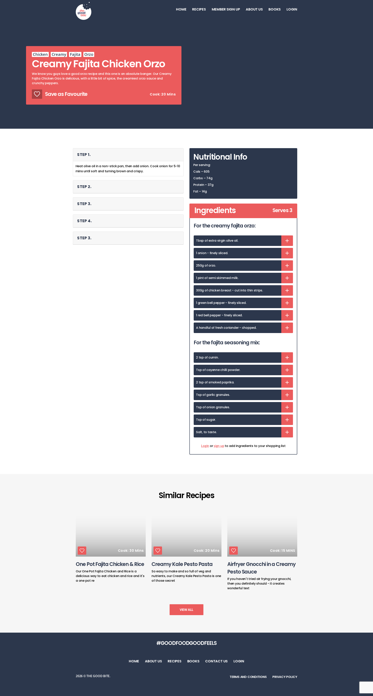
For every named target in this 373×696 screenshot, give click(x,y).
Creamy (59, 54)
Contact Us (216, 661)
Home (181, 9)
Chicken (40, 54)
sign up (219, 446)
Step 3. (84, 203)
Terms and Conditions (248, 677)
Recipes (199, 9)
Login (292, 9)
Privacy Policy (284, 677)
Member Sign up (226, 9)
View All (186, 610)
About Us (254, 9)
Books (274, 9)
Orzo (88, 54)
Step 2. (84, 186)
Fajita (75, 54)
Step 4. (84, 221)
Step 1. (84, 154)
